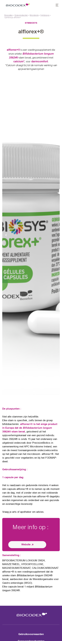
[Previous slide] (6, 235)
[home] (31, 617)
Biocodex (8, 15)
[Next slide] (56, 235)
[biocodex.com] (17, 5)
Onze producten (21, 15)
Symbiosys (44, 15)
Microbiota (34, 15)
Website (26, 544)
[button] (55, 5)
